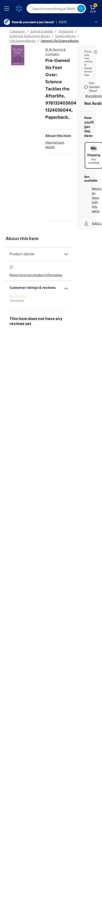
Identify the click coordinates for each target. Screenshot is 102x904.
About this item (22, 238)
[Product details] (66, 254)
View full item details (54, 144)
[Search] (81, 8)
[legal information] (95, 52)
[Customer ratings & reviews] (66, 286)
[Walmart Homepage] (19, 8)
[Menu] (7, 8)
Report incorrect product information (35, 275)
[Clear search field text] (73, 8)
